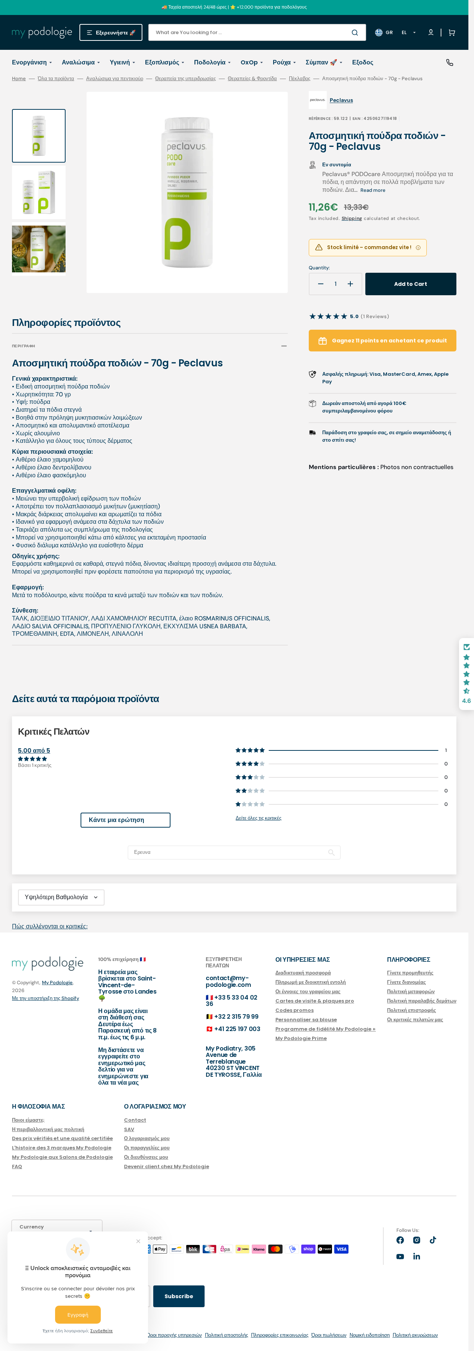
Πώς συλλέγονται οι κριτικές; (50, 926)
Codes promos (294, 1010)
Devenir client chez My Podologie (166, 1166)
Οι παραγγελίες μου (147, 1147)
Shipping (352, 218)
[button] (450, 32)
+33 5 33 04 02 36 (231, 1001)
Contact (135, 1120)
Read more (373, 190)
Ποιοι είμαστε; (28, 1120)
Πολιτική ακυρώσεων (415, 1335)
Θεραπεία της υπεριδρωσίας (185, 79)
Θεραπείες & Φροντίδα (252, 79)
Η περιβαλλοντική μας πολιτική (48, 1129)
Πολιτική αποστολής (226, 1335)
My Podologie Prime (301, 1038)
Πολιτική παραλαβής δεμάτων (421, 1000)
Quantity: (319, 268)
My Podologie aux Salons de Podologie (62, 1157)
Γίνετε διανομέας (406, 982)
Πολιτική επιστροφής (411, 1010)
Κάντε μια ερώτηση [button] (116, 820)
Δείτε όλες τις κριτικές (258, 818)
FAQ (17, 1166)
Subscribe (178, 1296)
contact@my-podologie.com (228, 981)
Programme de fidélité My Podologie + (325, 1029)
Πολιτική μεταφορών (411, 991)
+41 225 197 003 (237, 1029)
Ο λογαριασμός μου (147, 1138)
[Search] (356, 32)
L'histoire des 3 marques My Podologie (61, 1147)
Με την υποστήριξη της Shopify (45, 998)
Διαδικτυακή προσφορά (303, 973)
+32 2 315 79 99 (236, 1016)
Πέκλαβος (299, 79)
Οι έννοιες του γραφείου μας (308, 991)
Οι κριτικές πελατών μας (415, 1019)
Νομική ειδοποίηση (370, 1335)
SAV (129, 1129)
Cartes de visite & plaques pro (314, 1000)
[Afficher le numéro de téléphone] (449, 62)
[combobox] (257, 32)
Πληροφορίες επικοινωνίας (279, 1335)
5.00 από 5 (34, 750)
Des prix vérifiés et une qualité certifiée (62, 1138)
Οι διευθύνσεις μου (146, 1157)
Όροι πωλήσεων (329, 1335)
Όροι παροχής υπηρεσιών (174, 1335)
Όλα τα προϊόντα (56, 79)
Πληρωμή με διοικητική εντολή (310, 982)
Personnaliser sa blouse (306, 1019)
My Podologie (57, 982)
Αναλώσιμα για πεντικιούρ (114, 79)
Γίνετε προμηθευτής (410, 973)
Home (19, 79)
